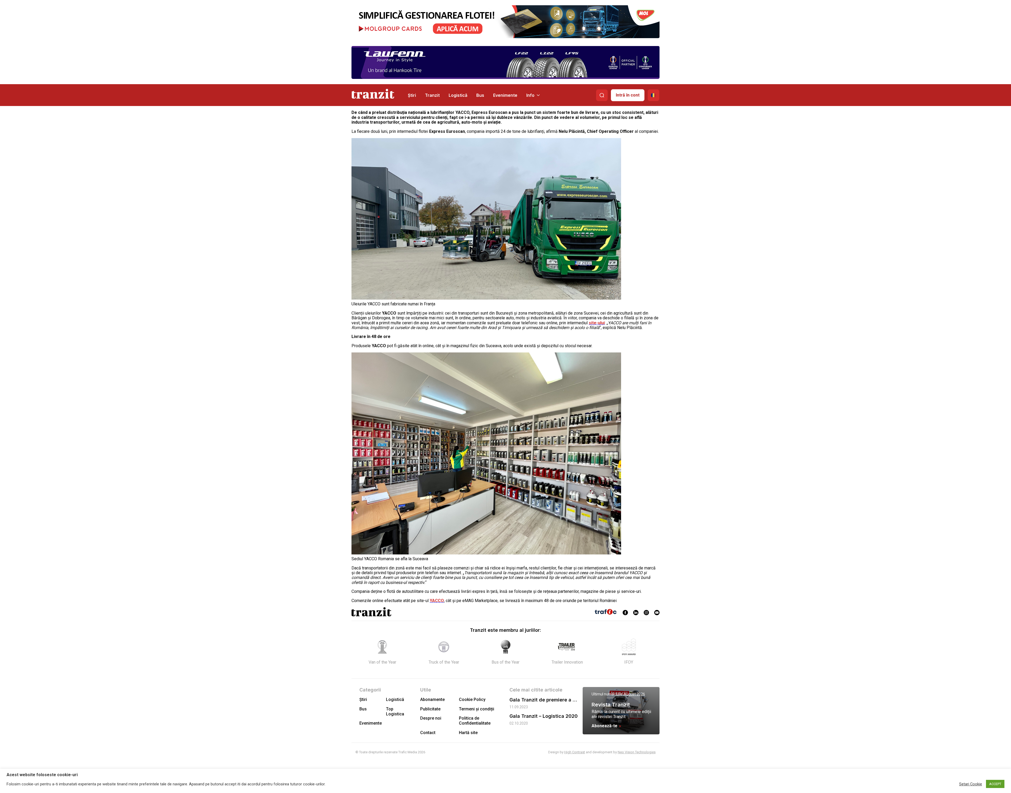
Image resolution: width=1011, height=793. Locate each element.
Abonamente (432, 699)
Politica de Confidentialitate (474, 721)
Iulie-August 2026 (630, 694)
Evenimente (505, 95)
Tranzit (432, 95)
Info (530, 95)
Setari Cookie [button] (970, 784)
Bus (480, 95)
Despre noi (430, 718)
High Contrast (574, 752)
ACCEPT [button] (995, 784)
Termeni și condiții (476, 708)
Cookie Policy (472, 699)
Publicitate (430, 708)
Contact (427, 732)
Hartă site (468, 732)
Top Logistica (395, 711)
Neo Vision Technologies (637, 752)
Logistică (458, 95)
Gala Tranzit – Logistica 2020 (543, 716)
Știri (412, 95)
